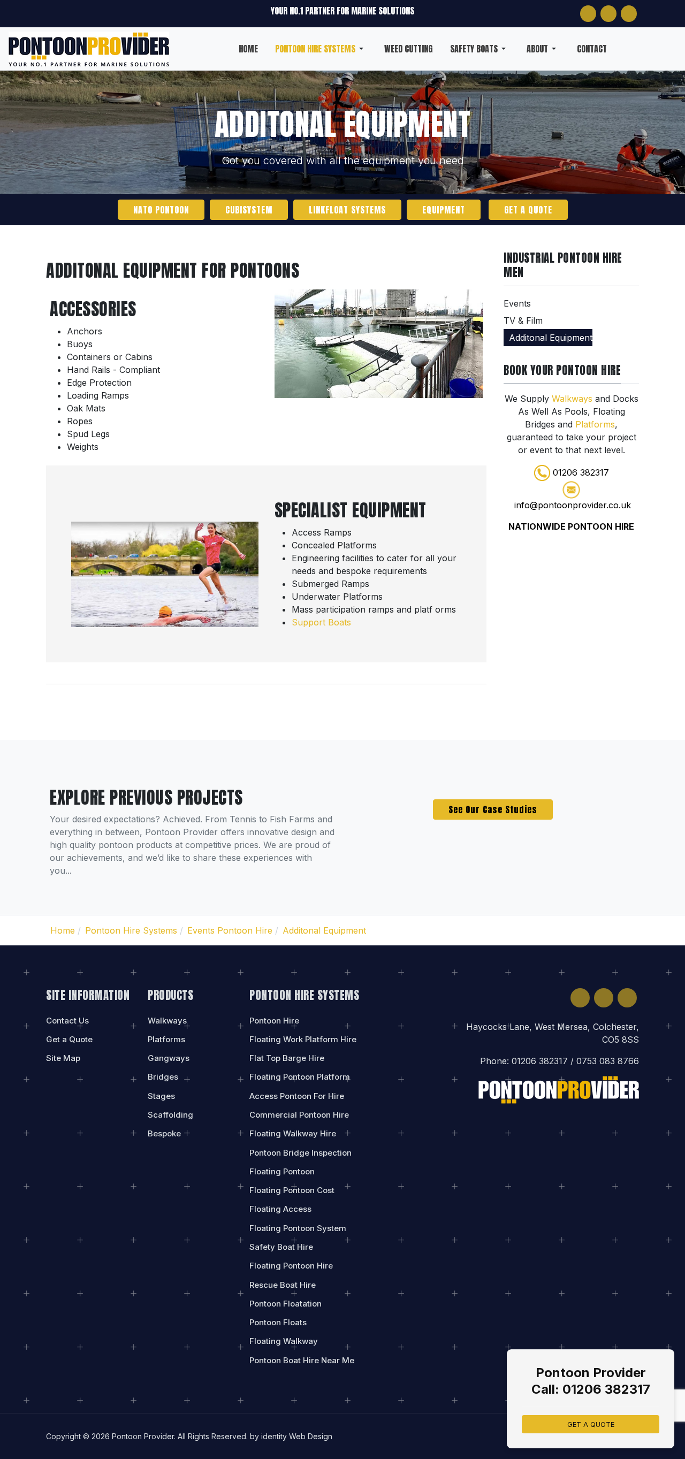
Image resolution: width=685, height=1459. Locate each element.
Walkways (573, 398)
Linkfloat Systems (347, 209)
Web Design (310, 1436)
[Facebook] (588, 13)
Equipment (443, 209)
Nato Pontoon (161, 209)
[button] (321, 48)
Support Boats (321, 622)
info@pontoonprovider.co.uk (572, 505)
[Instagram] (608, 13)
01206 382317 (581, 472)
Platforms (595, 424)
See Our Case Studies (492, 809)
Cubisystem (248, 209)
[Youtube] (629, 13)
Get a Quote (528, 209)
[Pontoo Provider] (89, 47)
